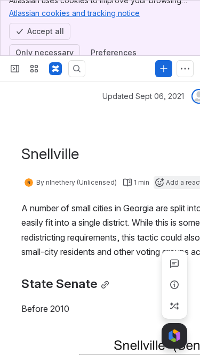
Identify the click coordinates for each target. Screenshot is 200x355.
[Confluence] (55, 68)
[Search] (76, 68)
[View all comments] (174, 263)
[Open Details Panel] (174, 284)
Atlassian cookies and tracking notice (74, 13)
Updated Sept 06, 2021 (143, 96)
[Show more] (185, 68)
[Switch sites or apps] (34, 68)
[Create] (163, 68)
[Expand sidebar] (14, 68)
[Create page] (174, 306)
